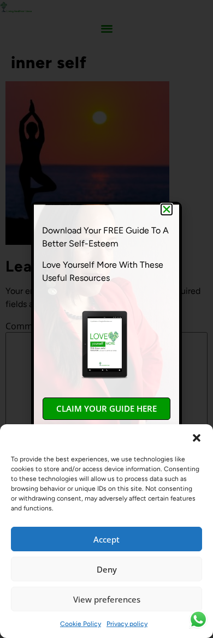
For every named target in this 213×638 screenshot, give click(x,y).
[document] (106, 319)
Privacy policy (126, 624)
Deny (107, 569)
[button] (196, 437)
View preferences (106, 599)
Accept (106, 539)
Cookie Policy (80, 624)
